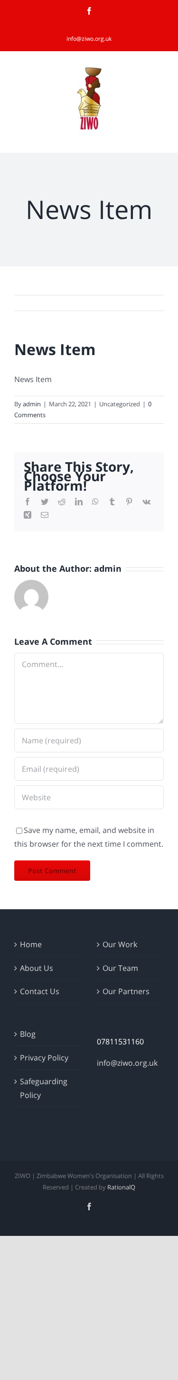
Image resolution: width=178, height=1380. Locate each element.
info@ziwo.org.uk (89, 39)
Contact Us (39, 991)
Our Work (120, 944)
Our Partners (126, 991)
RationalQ (121, 1187)
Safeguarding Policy (43, 1088)
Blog (28, 1034)
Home (31, 944)
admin (32, 404)
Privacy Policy (44, 1057)
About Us (36, 968)
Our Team (120, 968)
